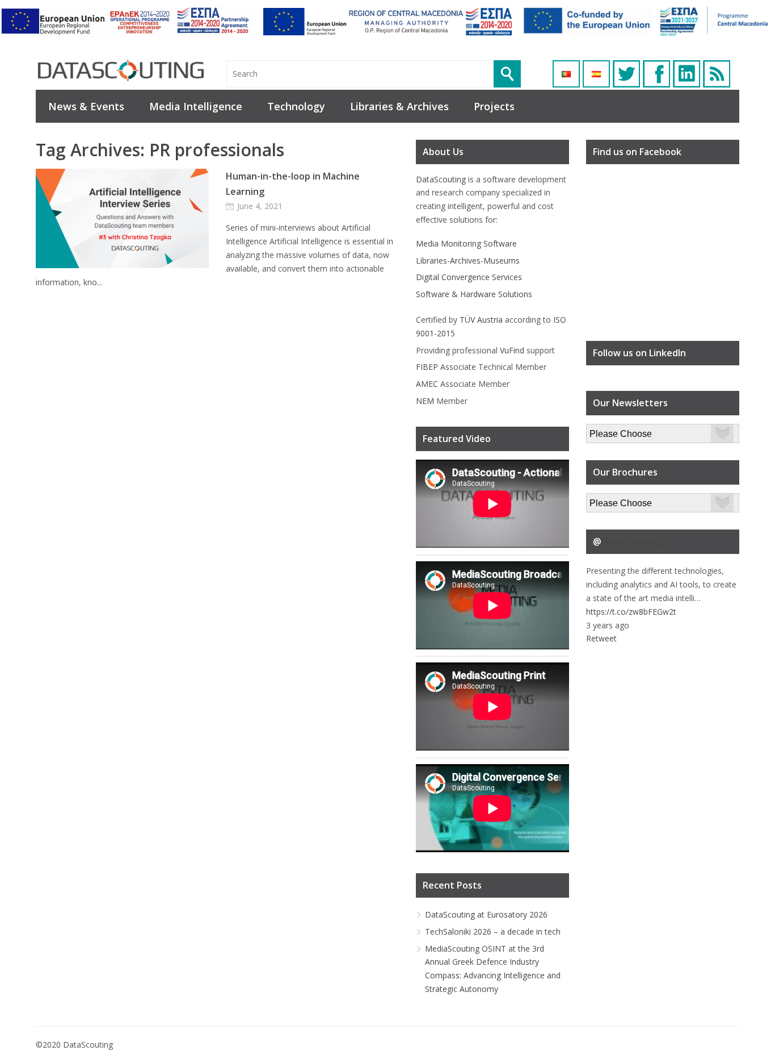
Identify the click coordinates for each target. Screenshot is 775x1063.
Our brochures (612, 499)
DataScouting (441, 179)
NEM (425, 400)
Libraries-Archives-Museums (468, 260)
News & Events (86, 106)
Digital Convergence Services (469, 277)
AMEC (427, 383)
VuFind (512, 350)
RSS (716, 73)
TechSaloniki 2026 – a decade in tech (493, 931)
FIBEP (427, 366)
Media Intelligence (195, 106)
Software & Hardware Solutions (474, 294)
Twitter (626, 73)
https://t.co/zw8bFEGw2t (631, 611)
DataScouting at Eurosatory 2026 (486, 914)
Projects (494, 106)
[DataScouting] (121, 71)
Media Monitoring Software (466, 243)
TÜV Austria (481, 319)
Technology (296, 106)
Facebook (656, 73)
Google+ (686, 73)
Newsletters (608, 430)
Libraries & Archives (399, 106)
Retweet (601, 638)
